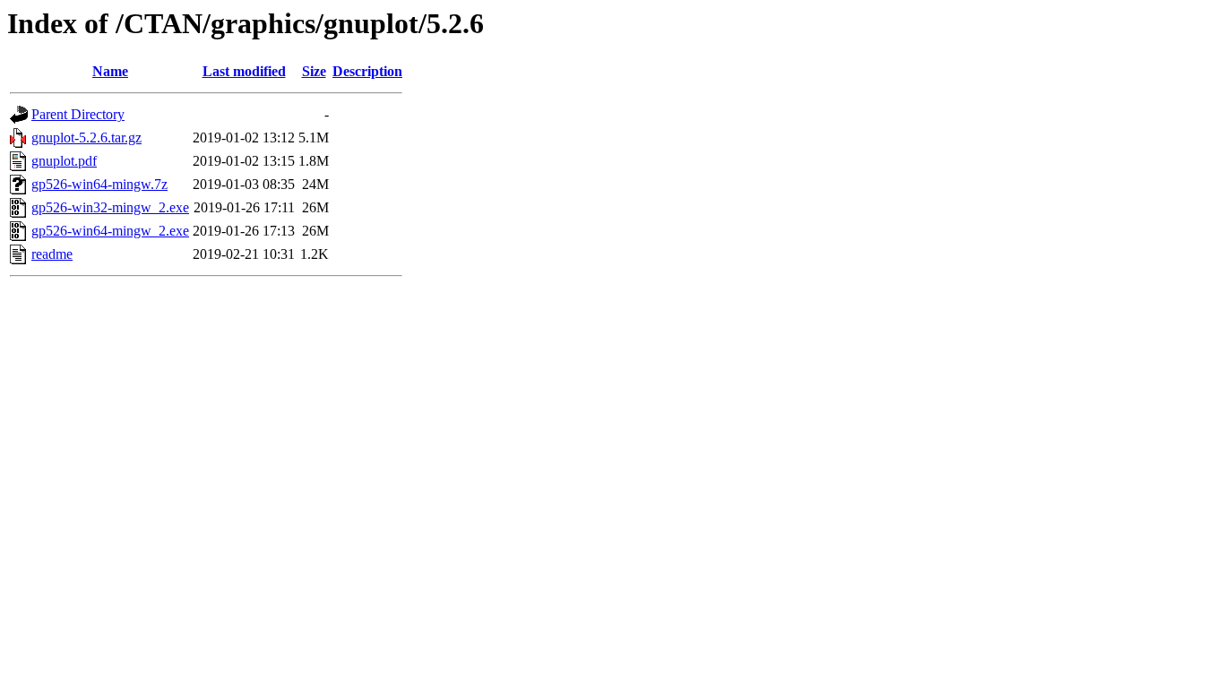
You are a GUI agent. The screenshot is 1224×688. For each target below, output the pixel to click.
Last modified (244, 71)
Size (314, 71)
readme (52, 254)
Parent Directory (78, 114)
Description (367, 71)
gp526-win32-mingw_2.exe (110, 207)
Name (110, 71)
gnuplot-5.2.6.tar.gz (86, 137)
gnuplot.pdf (64, 160)
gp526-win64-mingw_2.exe (110, 230)
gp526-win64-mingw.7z (99, 184)
